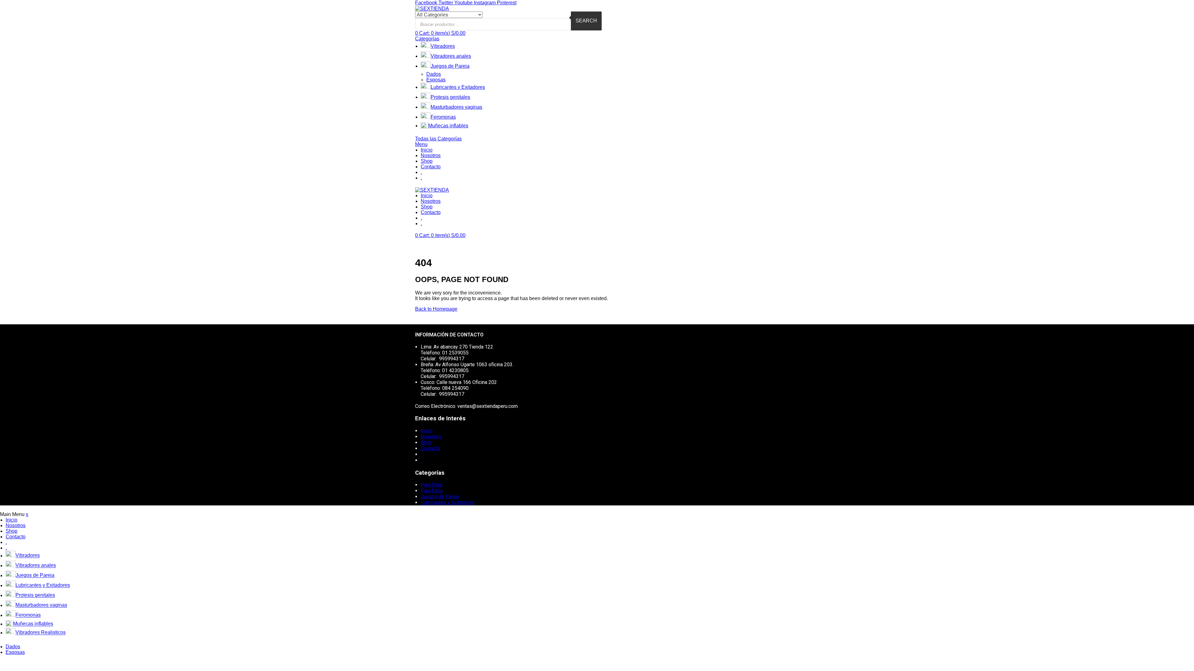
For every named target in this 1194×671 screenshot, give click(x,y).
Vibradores (443, 46)
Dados (433, 74)
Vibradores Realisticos (41, 632)
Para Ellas (431, 485)
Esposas (436, 79)
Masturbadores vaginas (456, 107)
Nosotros (431, 155)
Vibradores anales (451, 56)
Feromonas (443, 117)
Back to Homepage (436, 309)
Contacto (431, 166)
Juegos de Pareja (450, 66)
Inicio (427, 150)
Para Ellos (432, 491)
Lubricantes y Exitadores (458, 87)
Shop (427, 161)
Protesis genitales (450, 97)
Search (586, 20)
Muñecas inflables (448, 125)
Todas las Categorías (438, 138)
